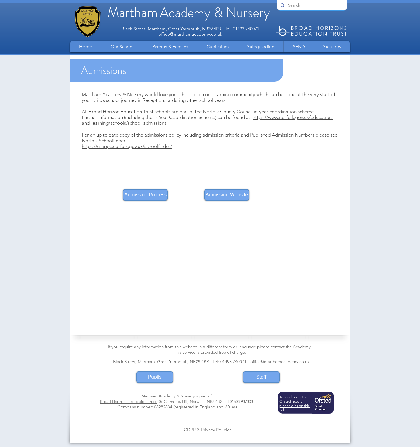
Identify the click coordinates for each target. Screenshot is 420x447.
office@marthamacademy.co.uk (190, 34)
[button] (122, 46)
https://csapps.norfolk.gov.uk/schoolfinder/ (127, 146)
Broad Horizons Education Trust (128, 401)
